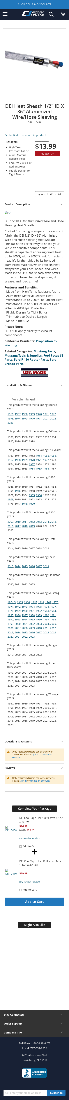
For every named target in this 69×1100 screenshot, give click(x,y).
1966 (10, 414)
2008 (25, 628)
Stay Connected (14, 1014)
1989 (39, 615)
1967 (18, 414)
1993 (18, 619)
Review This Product (29, 838)
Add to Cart (34, 901)
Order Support (13, 1023)
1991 (53, 615)
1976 (32, 418)
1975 (25, 418)
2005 (53, 624)
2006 (10, 628)
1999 (10, 624)
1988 (32, 615)
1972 (53, 414)
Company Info (13, 1032)
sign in (34, 754)
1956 (18, 491)
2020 (10, 636)
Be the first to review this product (25, 135)
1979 (32, 504)
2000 (18, 624)
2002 (32, 624)
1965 (46, 455)
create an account (40, 780)
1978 (25, 504)
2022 (53, 418)
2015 (53, 521)
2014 (46, 521)
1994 (25, 619)
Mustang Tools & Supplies (23, 356)
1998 (53, 619)
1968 (25, 414)
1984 (32, 468)
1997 (46, 619)
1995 (32, 619)
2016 (10, 526)
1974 (18, 418)
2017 (18, 526)
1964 (39, 455)
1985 (39, 468)
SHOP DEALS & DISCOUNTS (34, 4)
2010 (18, 521)
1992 (10, 619)
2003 (39, 624)
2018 (25, 526)
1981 (32, 611)
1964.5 (12, 602)
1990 (46, 615)
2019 (32, 526)
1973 (10, 418)
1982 (39, 611)
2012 (32, 521)
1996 (39, 619)
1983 (46, 611)
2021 (46, 418)
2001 (25, 624)
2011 (25, 521)
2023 (10, 422)
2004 (46, 624)
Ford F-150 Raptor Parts (31, 360)
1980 (25, 611)
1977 (39, 418)
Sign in (23, 780)
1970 (39, 414)
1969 (32, 414)
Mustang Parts (44, 351)
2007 (18, 628)
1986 (46, 468)
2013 (39, 521)
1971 (46, 414)
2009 (10, 521)
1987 (25, 615)
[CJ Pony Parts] (33, 14)
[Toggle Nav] (5, 14)
